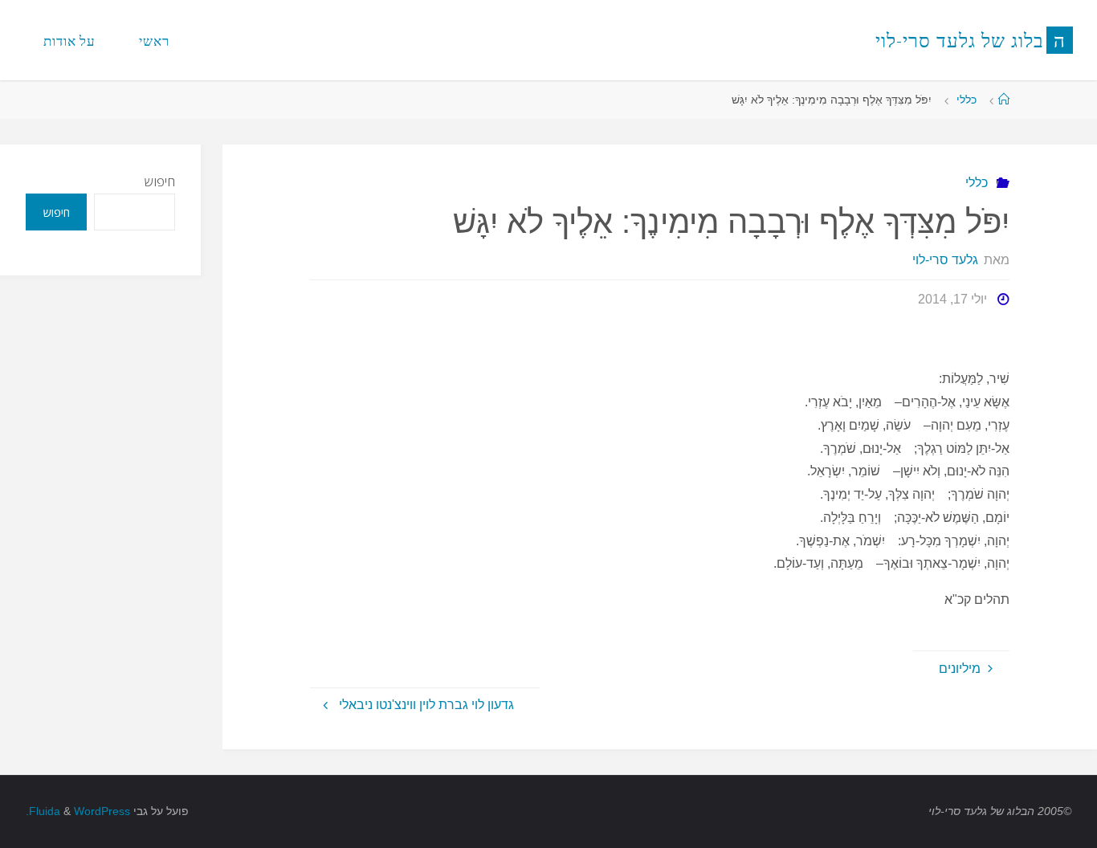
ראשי (154, 40)
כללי (966, 99)
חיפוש (160, 181)
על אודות (69, 40)
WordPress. (78, 811)
